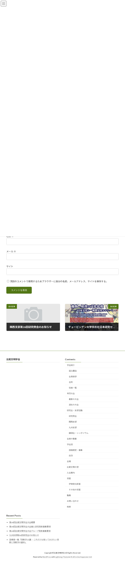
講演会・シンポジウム (78, 433)
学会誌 (70, 444)
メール (11, 251)
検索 (69, 507)
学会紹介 (71, 365)
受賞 (69, 478)
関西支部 (73, 422)
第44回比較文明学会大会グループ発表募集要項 (29, 531)
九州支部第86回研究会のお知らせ (24, 535)
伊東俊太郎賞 (75, 484)
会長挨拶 (73, 376)
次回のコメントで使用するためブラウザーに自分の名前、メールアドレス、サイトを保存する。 (59, 281)
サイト (9, 266)
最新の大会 (74, 399)
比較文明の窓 (73, 467)
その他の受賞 (75, 489)
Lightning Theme (61, 557)
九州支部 (73, 427)
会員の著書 (72, 438)
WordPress (46, 557)
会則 (71, 382)
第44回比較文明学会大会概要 (22, 522)
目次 (71, 456)
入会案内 (71, 473)
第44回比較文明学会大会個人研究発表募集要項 (30, 526)
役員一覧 (73, 388)
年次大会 (71, 393)
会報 (69, 461)
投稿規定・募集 (76, 450)
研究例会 (73, 416)
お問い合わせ (73, 501)
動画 (69, 495)
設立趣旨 (73, 371)
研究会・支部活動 (75, 410)
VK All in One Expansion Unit (81, 557)
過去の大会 (74, 405)
